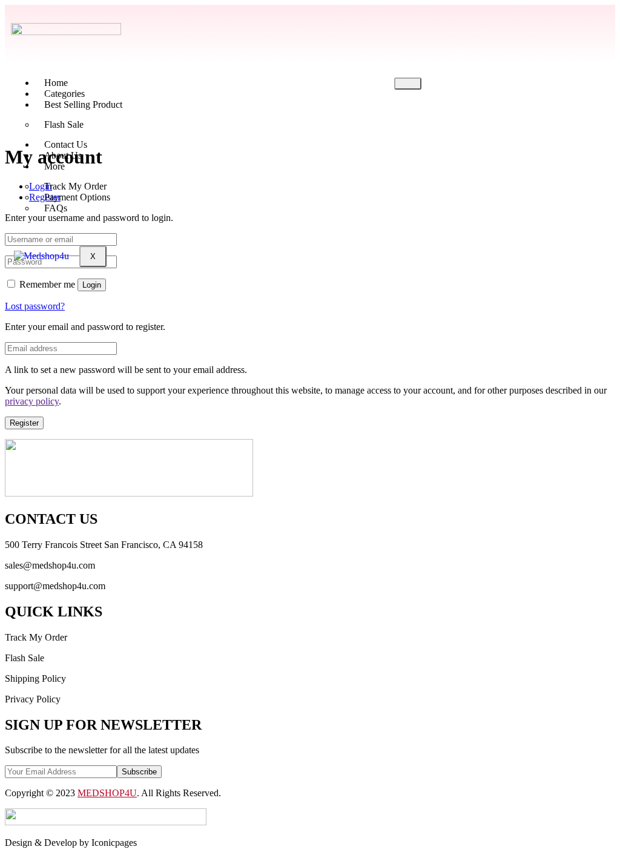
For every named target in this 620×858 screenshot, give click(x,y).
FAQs (55, 208)
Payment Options (77, 197)
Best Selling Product (83, 104)
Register (24, 422)
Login (91, 284)
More (54, 166)
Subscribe (139, 771)
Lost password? (35, 306)
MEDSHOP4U (107, 793)
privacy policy (32, 401)
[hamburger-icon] (407, 84)
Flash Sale (64, 124)
